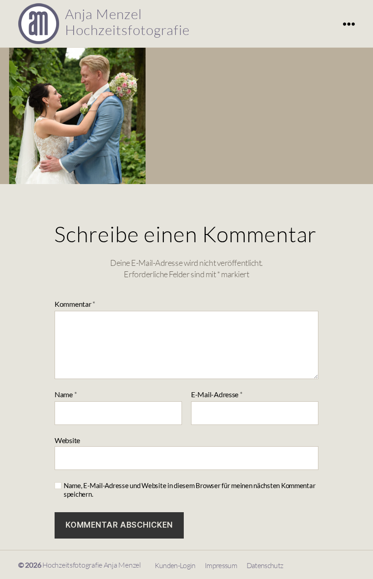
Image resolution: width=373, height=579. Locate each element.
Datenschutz (265, 565)
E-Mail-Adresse (216, 394)
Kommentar (75, 304)
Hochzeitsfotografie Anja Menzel (91, 564)
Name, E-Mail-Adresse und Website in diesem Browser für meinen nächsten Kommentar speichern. (189, 489)
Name (65, 394)
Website (67, 440)
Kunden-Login (175, 565)
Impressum (221, 565)
